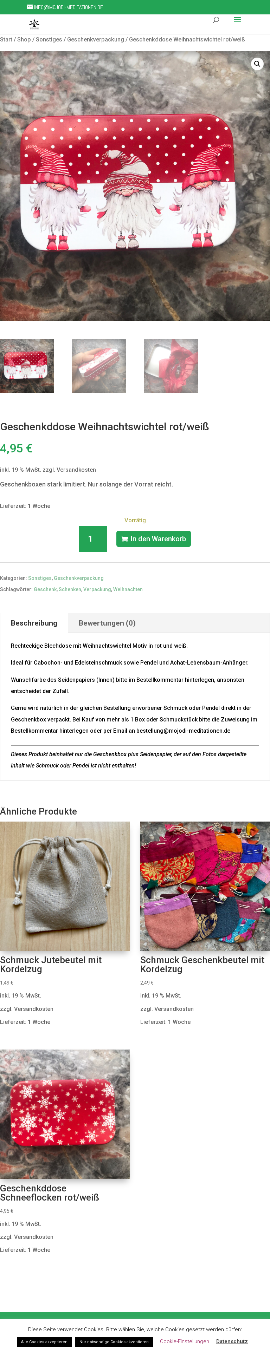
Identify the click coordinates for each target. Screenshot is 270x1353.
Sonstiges (49, 39)
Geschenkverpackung (95, 39)
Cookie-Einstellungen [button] (184, 1341)
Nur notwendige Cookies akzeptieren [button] (114, 1342)
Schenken (70, 589)
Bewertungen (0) (107, 623)
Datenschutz (232, 1341)
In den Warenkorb (158, 539)
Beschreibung (34, 623)
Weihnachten (128, 589)
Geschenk (45, 589)
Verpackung (97, 589)
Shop (24, 39)
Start (6, 39)
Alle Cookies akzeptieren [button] (44, 1342)
